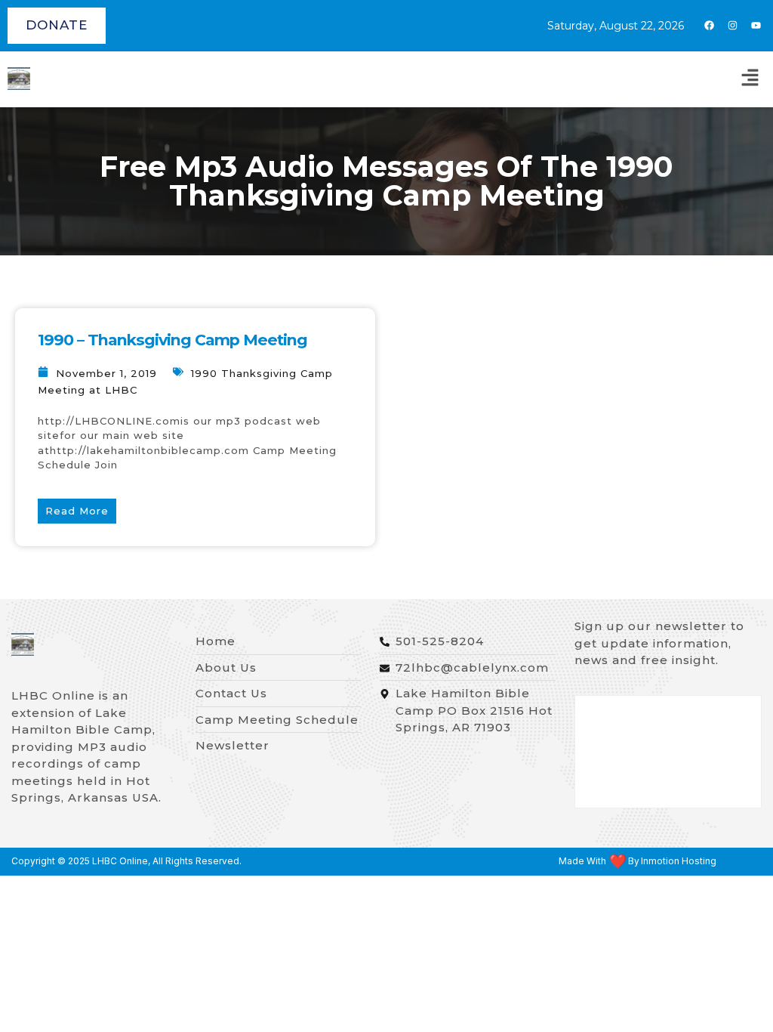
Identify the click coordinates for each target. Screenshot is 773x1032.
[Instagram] (732, 26)
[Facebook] (709, 26)
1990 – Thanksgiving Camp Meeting (172, 339)
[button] (750, 79)
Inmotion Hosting (678, 861)
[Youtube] (755, 26)
